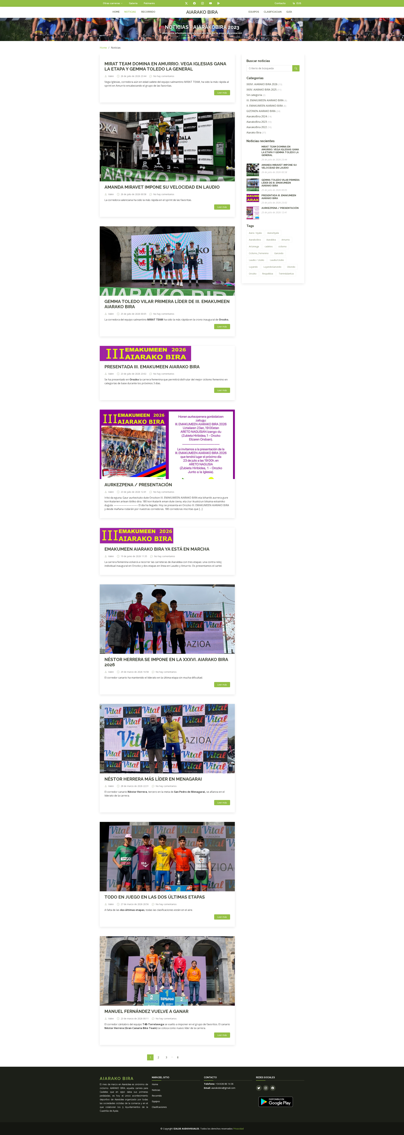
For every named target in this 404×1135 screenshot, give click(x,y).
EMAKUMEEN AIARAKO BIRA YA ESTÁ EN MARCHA (156, 549)
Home (103, 47)
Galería (133, 3)
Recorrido (157, 1095)
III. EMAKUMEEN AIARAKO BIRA (267, 100)
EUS (298, 3)
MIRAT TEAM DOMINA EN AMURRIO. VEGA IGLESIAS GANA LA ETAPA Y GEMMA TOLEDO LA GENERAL (165, 66)
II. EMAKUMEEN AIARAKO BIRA (266, 105)
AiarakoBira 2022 (259, 127)
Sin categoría (256, 95)
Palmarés (149, 3)
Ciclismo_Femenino (259, 253)
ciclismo (282, 246)
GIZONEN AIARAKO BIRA (263, 111)
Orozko (252, 273)
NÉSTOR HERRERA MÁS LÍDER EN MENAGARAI (153, 779)
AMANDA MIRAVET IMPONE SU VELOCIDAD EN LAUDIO (162, 187)
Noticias (156, 1089)
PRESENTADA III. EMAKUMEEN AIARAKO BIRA (152, 366)
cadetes (269, 246)
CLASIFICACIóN (273, 11)
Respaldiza (267, 273)
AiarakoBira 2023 (259, 121)
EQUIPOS (254, 11)
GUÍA (289, 11)
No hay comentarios (163, 76)
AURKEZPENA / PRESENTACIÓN (138, 484)
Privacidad (238, 1128)
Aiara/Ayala (273, 232)
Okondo (291, 266)
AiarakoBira (255, 239)
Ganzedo (278, 253)
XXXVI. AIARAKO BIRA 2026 (264, 84)
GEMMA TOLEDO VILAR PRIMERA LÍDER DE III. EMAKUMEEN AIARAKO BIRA (280, 183)
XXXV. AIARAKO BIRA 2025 (264, 89)
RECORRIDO (148, 11)
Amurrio (286, 239)
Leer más (222, 92)
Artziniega (254, 246)
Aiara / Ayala (255, 232)
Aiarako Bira (256, 132)
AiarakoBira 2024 (259, 116)
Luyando (253, 266)
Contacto (280, 3)
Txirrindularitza (286, 273)
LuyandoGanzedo (272, 266)
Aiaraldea (271, 239)
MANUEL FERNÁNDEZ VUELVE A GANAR (146, 1011)
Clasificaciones (159, 1107)
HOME (116, 11)
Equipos (156, 1101)
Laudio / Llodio (256, 260)
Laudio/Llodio (277, 260)
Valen (111, 76)
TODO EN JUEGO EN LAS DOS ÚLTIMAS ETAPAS (154, 897)
